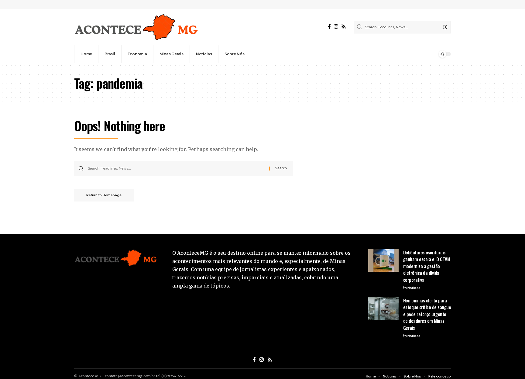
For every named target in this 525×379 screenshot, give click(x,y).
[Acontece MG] (136, 27)
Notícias (413, 288)
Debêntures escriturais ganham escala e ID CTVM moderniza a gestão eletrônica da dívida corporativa (426, 266)
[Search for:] (176, 168)
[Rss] (344, 26)
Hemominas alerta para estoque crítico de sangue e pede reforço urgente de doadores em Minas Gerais (427, 314)
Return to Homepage (104, 195)
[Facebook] (329, 26)
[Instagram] (336, 26)
